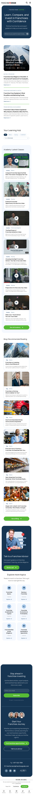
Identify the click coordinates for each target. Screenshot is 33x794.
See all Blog (15, 519)
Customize (16, 786)
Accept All (24, 786)
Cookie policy (18, 783)
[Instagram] (6, 770)
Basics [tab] (10, 134)
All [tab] (5, 134)
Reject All (8, 786)
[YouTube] (14, 770)
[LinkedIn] (10, 770)
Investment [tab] (23, 134)
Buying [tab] (16, 134)
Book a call (10, 567)
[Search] (26, 3)
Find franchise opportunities (15, 743)
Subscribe (16, 695)
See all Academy (15, 327)
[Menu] (30, 3)
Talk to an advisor (16, 749)
